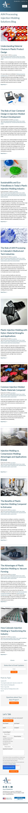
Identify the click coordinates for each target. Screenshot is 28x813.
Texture (2, 57)
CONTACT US (24, 1)
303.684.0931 (17, 1)
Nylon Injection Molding (15, 195)
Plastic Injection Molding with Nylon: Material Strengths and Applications (14, 333)
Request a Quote (8, 720)
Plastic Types (18, 56)
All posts (12, 660)
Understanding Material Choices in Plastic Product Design (12, 49)
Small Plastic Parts (7, 57)
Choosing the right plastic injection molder (11, 639)
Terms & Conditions (17, 792)
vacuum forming (13, 396)
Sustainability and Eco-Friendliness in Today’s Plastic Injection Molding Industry (14, 185)
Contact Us (14, 702)
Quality (23, 56)
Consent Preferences (10, 794)
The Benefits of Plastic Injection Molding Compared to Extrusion (13, 504)
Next (25, 660)
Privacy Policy (10, 792)
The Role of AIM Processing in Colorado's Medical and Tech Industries (13, 251)
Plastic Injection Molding (8, 638)
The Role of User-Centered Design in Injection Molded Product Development (13, 113)
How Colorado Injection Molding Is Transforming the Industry (13, 631)
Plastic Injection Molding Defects (9, 56)
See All (2, 690)
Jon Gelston (14, 55)
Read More (3, 84)
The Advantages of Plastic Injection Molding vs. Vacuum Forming (14, 568)
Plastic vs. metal (4, 194)
